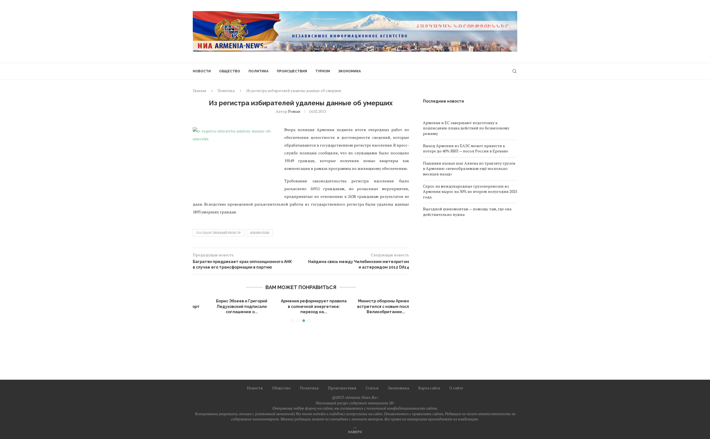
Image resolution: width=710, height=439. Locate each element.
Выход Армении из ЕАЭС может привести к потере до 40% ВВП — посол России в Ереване (465, 148)
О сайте (456, 387)
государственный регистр (218, 233)
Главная (199, 90)
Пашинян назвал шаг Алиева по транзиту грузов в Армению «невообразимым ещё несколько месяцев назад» (469, 168)
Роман (294, 111)
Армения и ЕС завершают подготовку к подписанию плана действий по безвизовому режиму (466, 128)
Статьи (372, 387)
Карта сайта (429, 387)
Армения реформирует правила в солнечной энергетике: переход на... (229, 306)
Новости (202, 71)
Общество (229, 71)
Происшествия (292, 71)
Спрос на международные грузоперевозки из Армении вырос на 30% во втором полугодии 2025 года (470, 191)
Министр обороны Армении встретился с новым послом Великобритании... (301, 306)
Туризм (322, 71)
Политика (258, 71)
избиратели (259, 233)
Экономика (349, 71)
